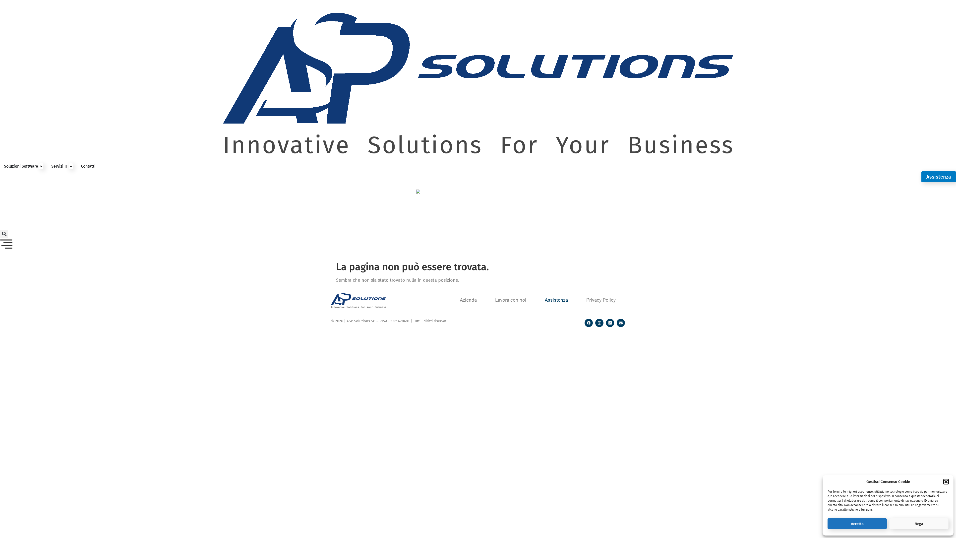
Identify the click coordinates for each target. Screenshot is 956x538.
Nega (919, 524)
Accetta (857, 524)
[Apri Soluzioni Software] (41, 166)
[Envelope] (621, 323)
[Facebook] (589, 323)
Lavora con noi (510, 300)
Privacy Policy (601, 300)
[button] (946, 481)
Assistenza (556, 300)
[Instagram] (599, 323)
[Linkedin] (610, 323)
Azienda (468, 300)
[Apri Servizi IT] (71, 166)
